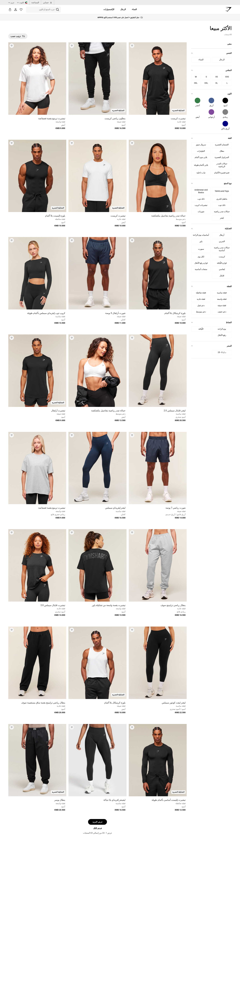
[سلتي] (10, 9)
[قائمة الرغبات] (21, 10)
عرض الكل (97, 828)
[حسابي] (15, 10)
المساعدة (35, 2)
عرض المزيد (97, 822)
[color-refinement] (225, 100)
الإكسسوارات (108, 9)
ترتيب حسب (16, 36)
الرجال (123, 9)
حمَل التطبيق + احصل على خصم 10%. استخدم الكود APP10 (118, 17)
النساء (134, 9)
